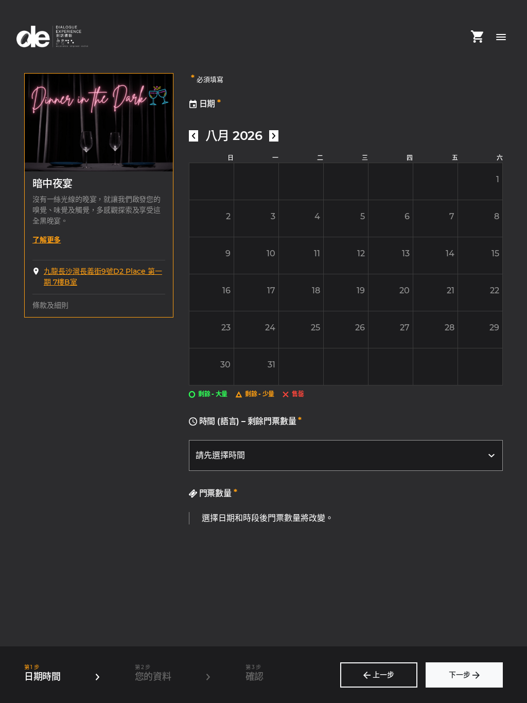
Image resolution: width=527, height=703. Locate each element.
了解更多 (46, 239)
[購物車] (477, 36)
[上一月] (193, 136)
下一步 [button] (460, 674)
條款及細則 (50, 305)
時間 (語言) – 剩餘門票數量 (249, 420)
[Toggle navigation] (501, 36)
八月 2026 (233, 135)
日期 (209, 103)
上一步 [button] (382, 674)
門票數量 (217, 492)
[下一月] (273, 136)
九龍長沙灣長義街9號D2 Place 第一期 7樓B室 (103, 277)
